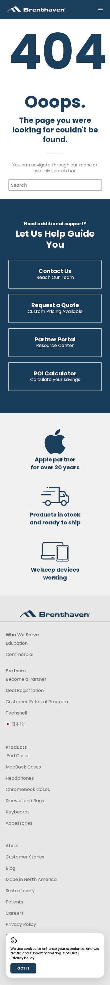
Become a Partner (26, 679)
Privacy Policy (22, 957)
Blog (10, 868)
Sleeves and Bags (25, 801)
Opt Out (70, 953)
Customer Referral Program (37, 702)
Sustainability (20, 891)
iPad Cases (18, 756)
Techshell (16, 713)
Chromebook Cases (28, 789)
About (12, 846)
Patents (14, 902)
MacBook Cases (23, 767)
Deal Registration (25, 690)
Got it (23, 968)
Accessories (19, 823)
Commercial (19, 654)
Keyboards (18, 812)
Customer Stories (25, 857)
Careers (15, 913)
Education (17, 643)
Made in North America (31, 879)
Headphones (20, 778)
